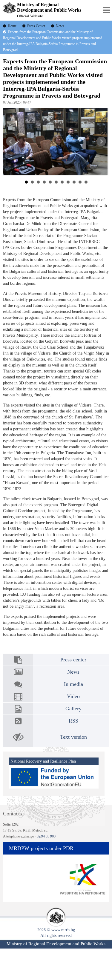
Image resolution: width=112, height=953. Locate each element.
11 (86, 182)
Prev (11, 141)
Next (101, 141)
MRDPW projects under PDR (41, 848)
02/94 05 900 (46, 836)
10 (80, 182)
